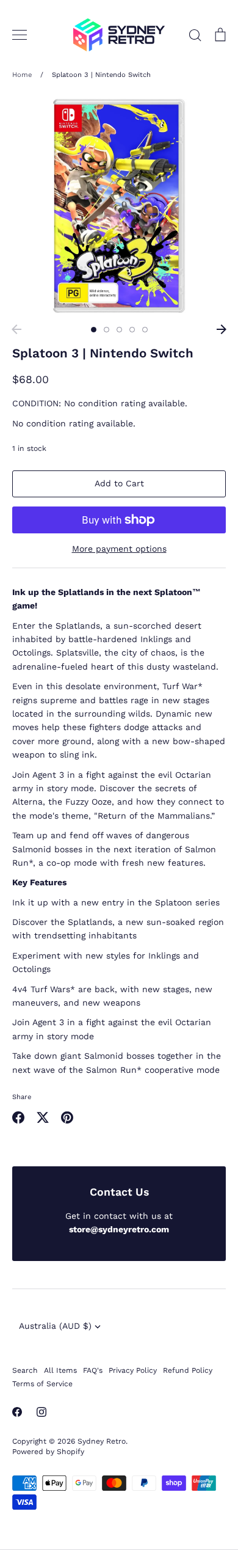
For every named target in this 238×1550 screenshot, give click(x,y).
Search (25, 1370)
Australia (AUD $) (55, 1326)
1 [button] (93, 329)
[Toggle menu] (19, 35)
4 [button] (132, 329)
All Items (60, 1370)
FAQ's (93, 1370)
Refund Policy (187, 1370)
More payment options (119, 549)
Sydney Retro (102, 1441)
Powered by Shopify (48, 1451)
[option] (119, 206)
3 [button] (119, 329)
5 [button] (145, 329)
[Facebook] (17, 1412)
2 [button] (106, 329)
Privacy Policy (133, 1370)
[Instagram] (41, 1412)
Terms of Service (42, 1384)
